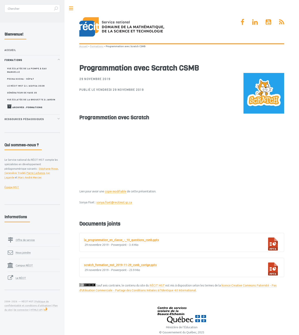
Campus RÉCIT (24, 265)
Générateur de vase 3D (22, 92)
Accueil (83, 46)
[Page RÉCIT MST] (242, 22)
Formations (96, 46)
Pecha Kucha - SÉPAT (20, 78)
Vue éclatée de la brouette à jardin (31, 99)
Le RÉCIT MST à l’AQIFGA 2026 (26, 85)
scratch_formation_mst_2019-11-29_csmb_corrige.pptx (120, 265)
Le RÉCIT (21, 277)
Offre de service (25, 240)
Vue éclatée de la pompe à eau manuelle (27, 70)
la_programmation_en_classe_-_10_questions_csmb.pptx (121, 240)
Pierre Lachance (35, 172)
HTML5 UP (36, 309)
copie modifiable (115, 191)
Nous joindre (23, 252)
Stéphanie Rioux (48, 168)
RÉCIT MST (157, 285)
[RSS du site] (281, 22)
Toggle (71, 8)
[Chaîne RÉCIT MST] (268, 22)
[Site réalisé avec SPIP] (45, 309)
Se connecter (21, 309)
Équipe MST (11, 187)
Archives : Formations (27, 107)
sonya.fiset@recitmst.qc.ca (114, 202)
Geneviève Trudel (14, 172)
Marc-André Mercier (29, 177)
